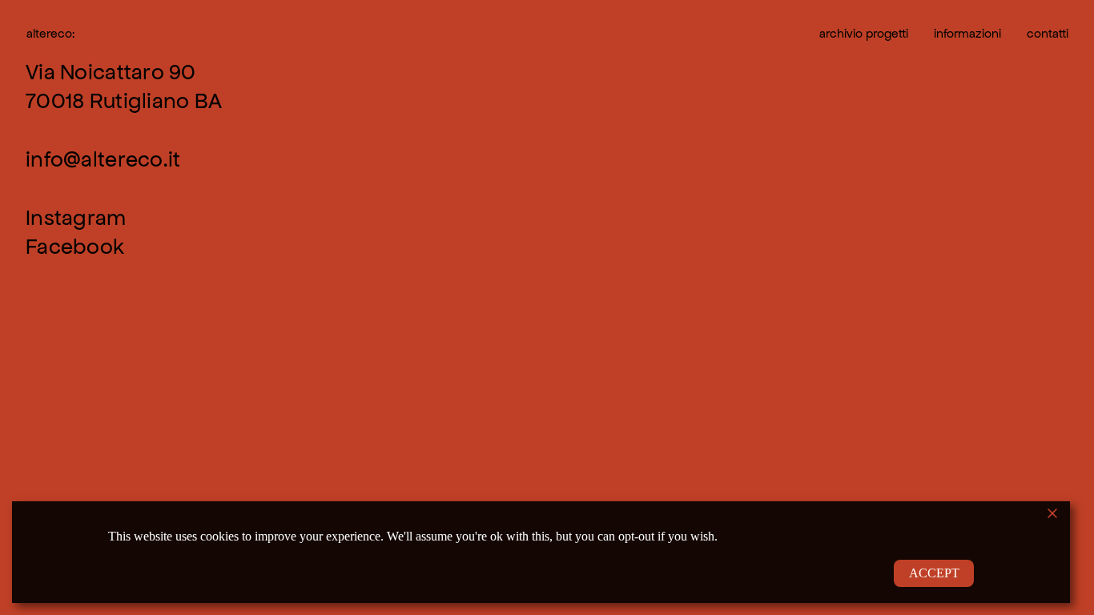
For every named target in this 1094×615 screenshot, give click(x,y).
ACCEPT (934, 573)
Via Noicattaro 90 (111, 72)
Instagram (76, 218)
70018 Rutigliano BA (124, 101)
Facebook (75, 247)
